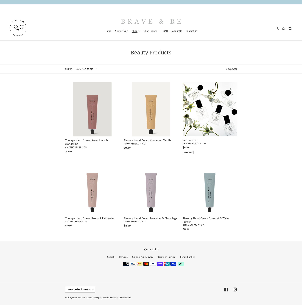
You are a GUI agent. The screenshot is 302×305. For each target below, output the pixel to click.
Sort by (68, 69)
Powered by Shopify (92, 298)
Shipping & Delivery (142, 257)
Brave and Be (78, 298)
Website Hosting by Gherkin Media (116, 298)
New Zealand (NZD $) (79, 289)
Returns (123, 257)
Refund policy (187, 257)
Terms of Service (166, 257)
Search (111, 257)
